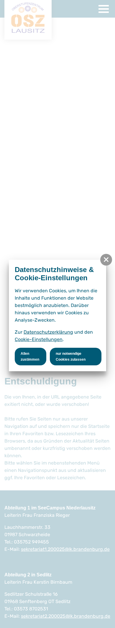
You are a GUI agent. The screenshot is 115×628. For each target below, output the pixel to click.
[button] (106, 260)
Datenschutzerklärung (48, 332)
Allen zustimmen (30, 357)
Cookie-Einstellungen (39, 339)
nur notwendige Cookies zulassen (71, 357)
